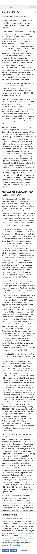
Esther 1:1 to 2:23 (18, 88)
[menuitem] (3, 2)
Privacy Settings (15, 545)
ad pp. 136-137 (13, 7)
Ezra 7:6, (24, 156)
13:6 (5, 106)
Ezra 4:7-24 (13, 36)
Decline (13, 550)
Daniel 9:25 (6, 211)
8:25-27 (4, 158)
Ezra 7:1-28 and (17, 104)
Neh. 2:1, (9, 134)
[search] (34, 2)
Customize (23, 550)
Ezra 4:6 (6, 63)
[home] (3, 2)
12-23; (29, 156)
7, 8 (13, 134)
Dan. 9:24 (13, 453)
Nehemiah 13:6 (7, 496)
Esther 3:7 (14, 251)
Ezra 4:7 (4, 70)
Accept (5, 550)
